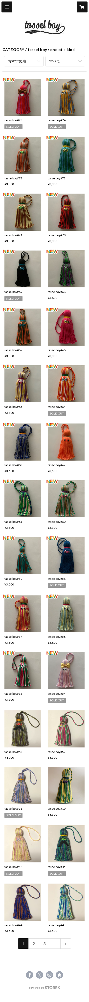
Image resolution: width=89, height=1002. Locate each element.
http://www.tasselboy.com (59, 975)
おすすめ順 (17, 61)
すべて (54, 61)
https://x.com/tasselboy (39, 975)
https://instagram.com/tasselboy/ (49, 975)
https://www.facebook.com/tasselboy (29, 975)
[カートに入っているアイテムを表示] (82, 6)
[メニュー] (6, 6)
